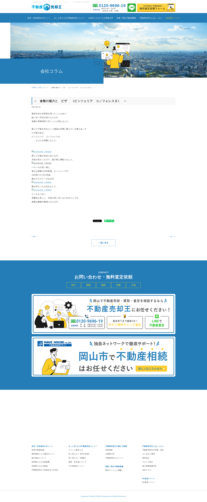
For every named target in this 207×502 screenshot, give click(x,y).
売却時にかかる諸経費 (41, 462)
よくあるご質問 (148, 454)
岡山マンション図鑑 (113, 470)
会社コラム (42, 87)
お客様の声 (109, 454)
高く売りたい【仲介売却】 (79, 454)
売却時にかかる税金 (40, 466)
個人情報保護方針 (149, 466)
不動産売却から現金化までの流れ (45, 470)
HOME (34, 87)
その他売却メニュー (77, 466)
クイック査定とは (76, 450)
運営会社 (146, 458)
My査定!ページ (148, 482)
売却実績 (109, 450)
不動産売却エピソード (114, 458)
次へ (172, 236)
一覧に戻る (103, 243)
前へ (35, 236)
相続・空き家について (77, 462)
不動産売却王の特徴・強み (153, 450)
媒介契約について (39, 458)
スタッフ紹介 (147, 462)
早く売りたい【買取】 (77, 458)
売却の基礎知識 (38, 450)
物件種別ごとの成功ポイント (43, 454)
